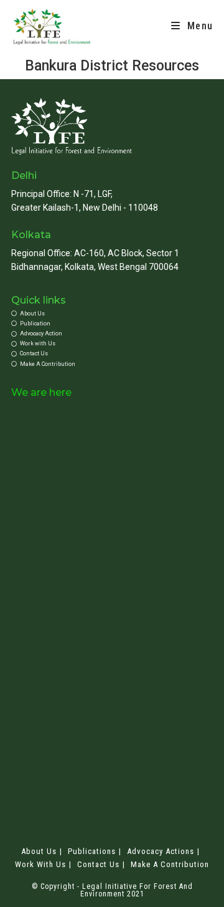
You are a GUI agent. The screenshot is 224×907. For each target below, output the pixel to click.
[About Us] (112, 314)
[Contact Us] (112, 353)
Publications (92, 851)
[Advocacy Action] (112, 333)
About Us (39, 851)
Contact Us (98, 864)
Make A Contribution (170, 864)
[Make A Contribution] (112, 364)
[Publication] (112, 324)
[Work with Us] (112, 343)
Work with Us (40, 864)
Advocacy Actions (160, 851)
